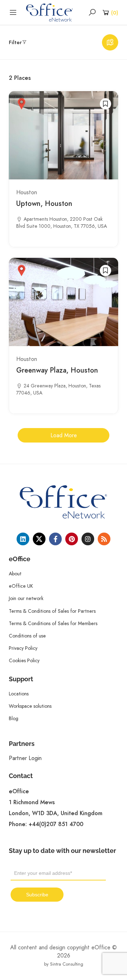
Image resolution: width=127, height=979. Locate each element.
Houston (26, 192)
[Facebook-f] (55, 539)
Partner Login (25, 758)
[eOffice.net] (49, 12)
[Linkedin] (23, 539)
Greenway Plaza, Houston (57, 370)
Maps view (110, 42)
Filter (15, 42)
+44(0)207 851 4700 (56, 824)
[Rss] (104, 539)
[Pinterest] (71, 539)
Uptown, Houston (44, 203)
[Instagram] (87, 539)
